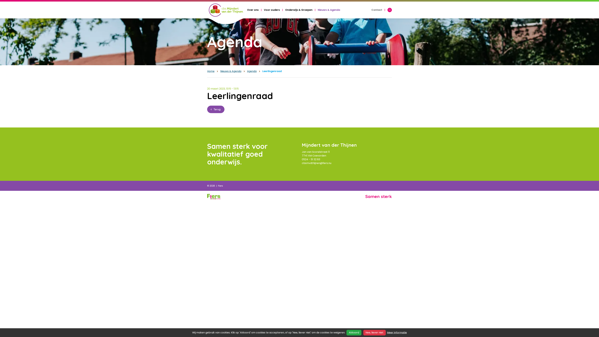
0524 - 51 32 (309, 159)
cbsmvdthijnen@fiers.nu (316, 163)
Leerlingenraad (272, 71)
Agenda (252, 71)
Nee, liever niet (374, 332)
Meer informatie (397, 332)
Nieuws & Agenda (230, 71)
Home (210, 71)
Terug (217, 109)
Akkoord (354, 332)
